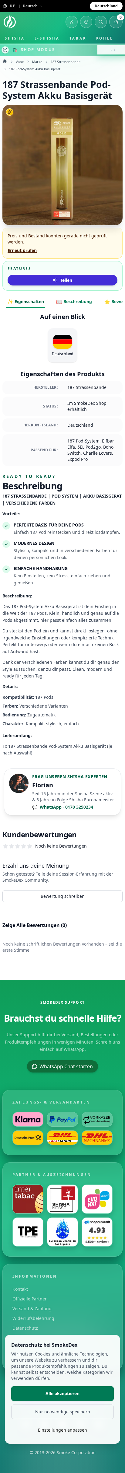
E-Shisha (47, 38)
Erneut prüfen (22, 250)
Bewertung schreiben (63, 896)
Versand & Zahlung (32, 1308)
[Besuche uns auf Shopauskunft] (97, 1232)
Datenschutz (25, 1328)
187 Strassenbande (65, 61)
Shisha (15, 38)
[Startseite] (9, 22)
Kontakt (20, 1289)
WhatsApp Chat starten (66, 1066)
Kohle (104, 38)
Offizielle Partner (29, 1299)
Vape (20, 61)
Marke (37, 61)
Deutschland (106, 6)
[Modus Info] (5, 50)
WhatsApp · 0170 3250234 (62, 807)
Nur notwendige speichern (62, 1412)
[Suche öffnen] (101, 22)
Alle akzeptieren (62, 1393)
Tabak (77, 38)
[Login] (72, 22)
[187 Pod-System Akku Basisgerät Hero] (62, 165)
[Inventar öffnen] (86, 22)
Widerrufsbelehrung (33, 1318)
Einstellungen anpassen (62, 1430)
